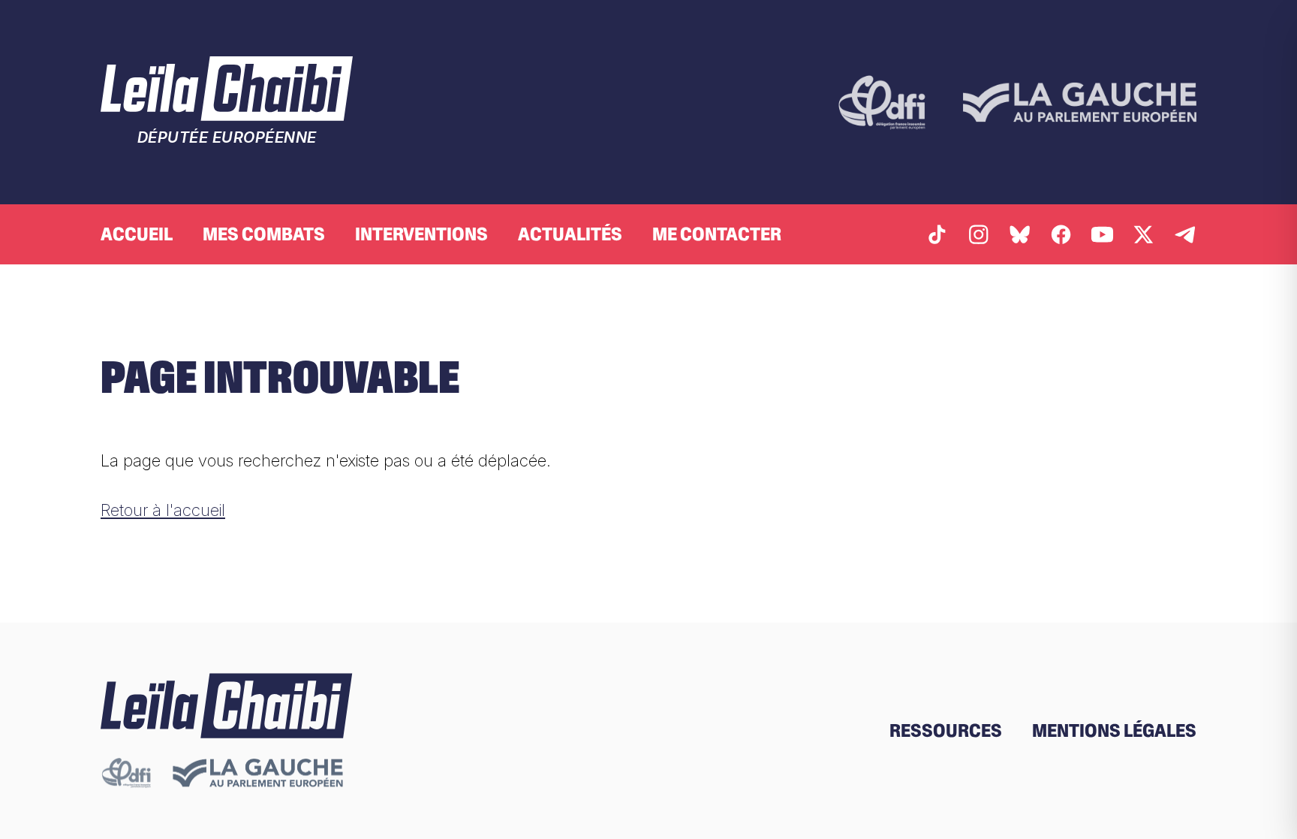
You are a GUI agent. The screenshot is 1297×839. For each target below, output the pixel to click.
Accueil (137, 234)
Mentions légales (1114, 730)
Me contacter (716, 234)
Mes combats (264, 234)
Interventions (421, 234)
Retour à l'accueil (163, 509)
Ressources (945, 730)
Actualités (570, 234)
